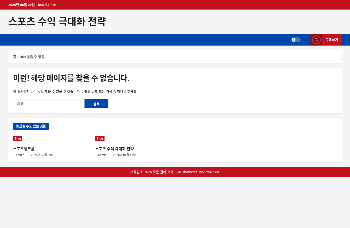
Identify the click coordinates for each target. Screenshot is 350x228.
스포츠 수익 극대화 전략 (57, 21)
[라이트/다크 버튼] (296, 39)
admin (20, 155)
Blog (18, 138)
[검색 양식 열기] (305, 39)
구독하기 (332, 39)
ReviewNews (209, 172)
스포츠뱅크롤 (24, 148)
